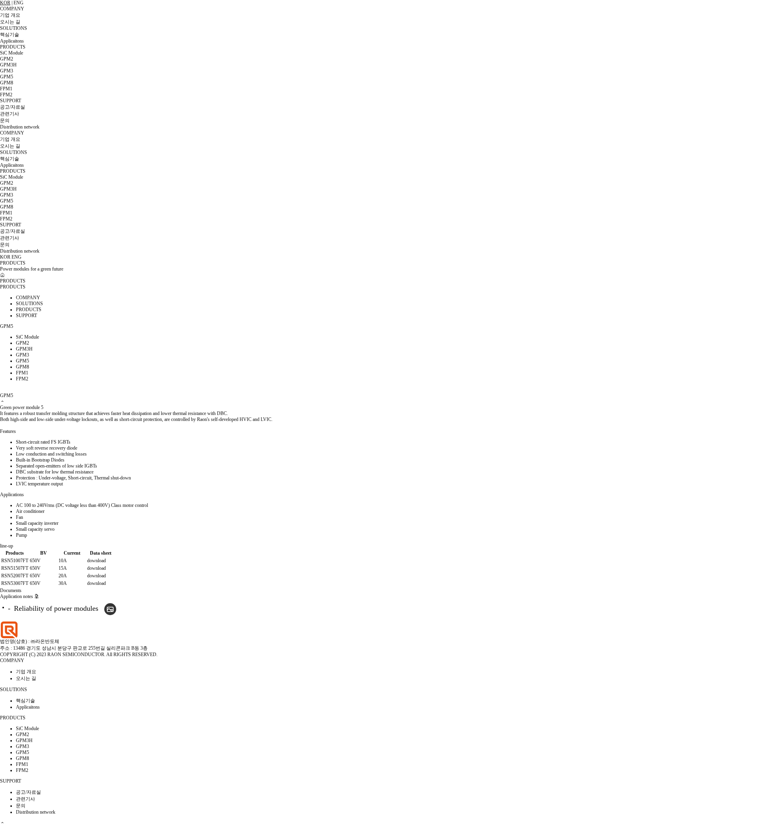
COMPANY (12, 9)
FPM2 (6, 94)
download (96, 560)
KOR (5, 3)
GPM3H (8, 65)
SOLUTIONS (13, 28)
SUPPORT (10, 100)
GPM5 (6, 77)
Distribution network (19, 127)
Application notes (17, 596)
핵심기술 (9, 34)
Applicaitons (12, 41)
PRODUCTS (12, 47)
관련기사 (9, 114)
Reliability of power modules (56, 608)
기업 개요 (10, 15)
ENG (18, 3)
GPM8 (6, 83)
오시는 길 (10, 22)
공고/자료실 (12, 107)
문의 (5, 120)
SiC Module (11, 53)
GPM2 (6, 59)
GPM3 (6, 71)
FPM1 (6, 89)
